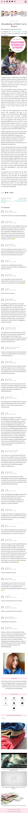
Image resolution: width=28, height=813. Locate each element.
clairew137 (8, 596)
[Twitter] (2, 1)
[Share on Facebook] (7, 192)
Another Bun (8, 274)
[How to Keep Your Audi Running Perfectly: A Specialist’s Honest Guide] (14, 778)
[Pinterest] (7, 1)
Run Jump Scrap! (15, 809)
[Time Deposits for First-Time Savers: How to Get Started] (14, 797)
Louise (6, 412)
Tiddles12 (7, 260)
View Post (14, 736)
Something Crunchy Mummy (12, 347)
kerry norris (8, 379)
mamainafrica (8, 472)
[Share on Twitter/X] (9, 192)
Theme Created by (14, 811)
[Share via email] (6, 192)
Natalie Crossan (9, 617)
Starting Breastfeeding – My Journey (6, 200)
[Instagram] (4, 1)
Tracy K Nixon (8, 211)
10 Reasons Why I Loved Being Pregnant (20, 200)
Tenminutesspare (9, 244)
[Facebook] (9, 1)
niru (6, 525)
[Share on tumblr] (13, 192)
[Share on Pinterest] (11, 192)
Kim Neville (8, 568)
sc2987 (6, 489)
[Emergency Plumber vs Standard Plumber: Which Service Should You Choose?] (14, 760)
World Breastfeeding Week (17, 31)
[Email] (12, 1)
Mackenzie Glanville (10, 327)
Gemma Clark (8, 221)
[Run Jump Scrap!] (14, 12)
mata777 (7, 288)
